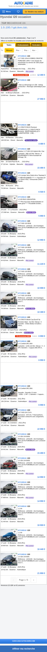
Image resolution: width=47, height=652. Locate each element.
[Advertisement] (19, 105)
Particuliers (36, 45)
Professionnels (23, 45)
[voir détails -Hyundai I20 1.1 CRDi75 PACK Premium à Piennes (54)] (9, 129)
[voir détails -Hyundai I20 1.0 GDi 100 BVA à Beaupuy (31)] (9, 559)
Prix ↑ (18, 50)
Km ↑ (34, 50)
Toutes (9, 45)
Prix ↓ (26, 50)
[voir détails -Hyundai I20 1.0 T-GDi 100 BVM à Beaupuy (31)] (9, 226)
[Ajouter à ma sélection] (14, 57)
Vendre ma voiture (36, 12)
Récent (9, 50)
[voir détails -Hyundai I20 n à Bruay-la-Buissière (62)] (9, 85)
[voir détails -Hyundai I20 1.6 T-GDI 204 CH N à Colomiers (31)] (9, 415)
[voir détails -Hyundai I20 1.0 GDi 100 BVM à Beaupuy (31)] (9, 439)
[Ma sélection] (18, 11)
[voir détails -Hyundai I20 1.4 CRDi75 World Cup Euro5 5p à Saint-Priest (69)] (9, 322)
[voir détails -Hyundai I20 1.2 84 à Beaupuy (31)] (9, 511)
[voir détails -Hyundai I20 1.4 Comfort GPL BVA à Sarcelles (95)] (9, 346)
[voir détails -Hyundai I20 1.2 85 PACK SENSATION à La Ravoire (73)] (9, 201)
